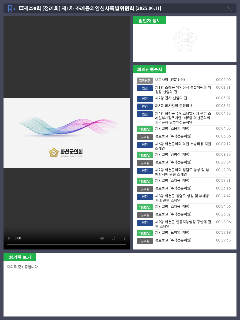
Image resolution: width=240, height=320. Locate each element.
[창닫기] (229, 10)
